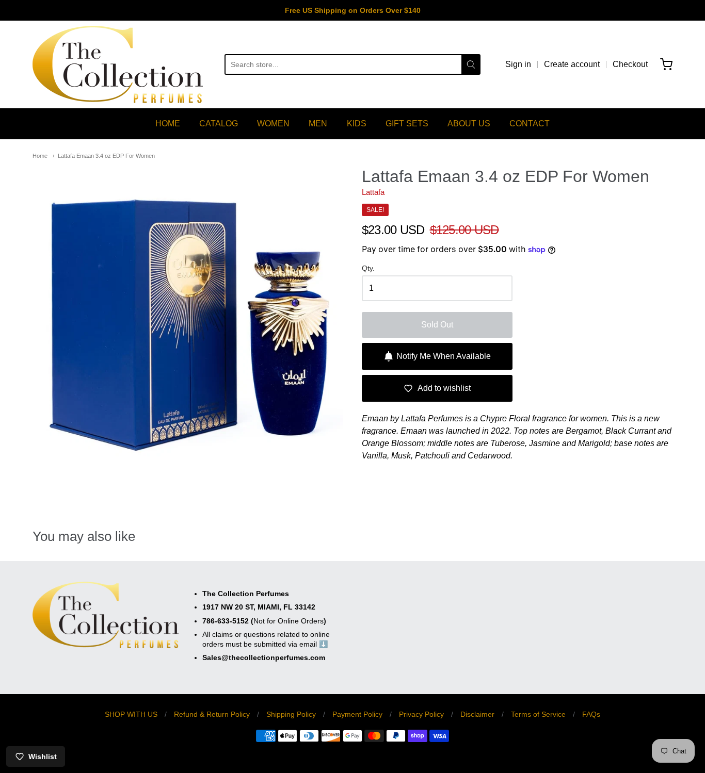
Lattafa (373, 192)
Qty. (368, 268)
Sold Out (437, 324)
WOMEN (273, 123)
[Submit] (470, 64)
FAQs (591, 714)
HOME (167, 123)
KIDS (356, 123)
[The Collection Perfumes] (118, 64)
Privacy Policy (421, 714)
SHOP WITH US (131, 714)
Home (40, 156)
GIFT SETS (407, 123)
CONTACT (529, 123)
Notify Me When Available (443, 356)
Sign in (518, 64)
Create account (572, 64)
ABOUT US (468, 123)
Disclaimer (477, 714)
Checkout (630, 64)
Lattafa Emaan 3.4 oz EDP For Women (106, 156)
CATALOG (218, 123)
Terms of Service (538, 714)
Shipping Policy (291, 714)
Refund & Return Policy (212, 714)
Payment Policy (357, 714)
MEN (318, 123)
